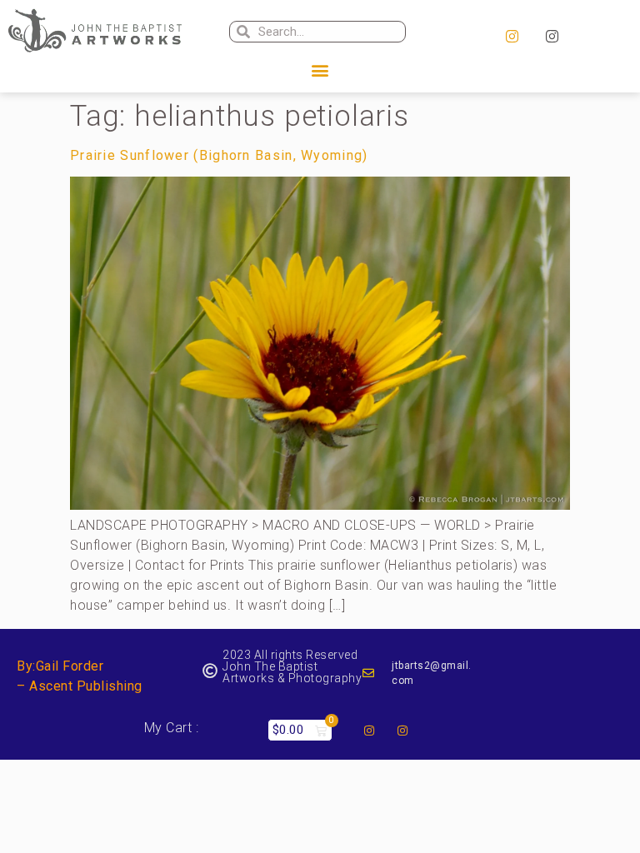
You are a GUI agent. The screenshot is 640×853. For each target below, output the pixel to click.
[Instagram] (512, 37)
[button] (320, 70)
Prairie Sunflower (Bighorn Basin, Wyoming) (219, 155)
